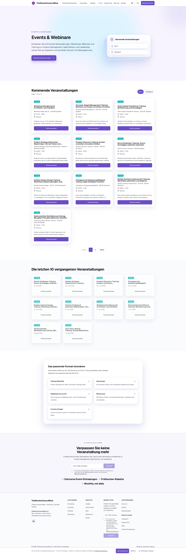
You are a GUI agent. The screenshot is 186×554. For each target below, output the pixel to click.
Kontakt (123, 3)
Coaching (70, 507)
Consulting (71, 504)
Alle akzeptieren (122, 551)
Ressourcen (108, 3)
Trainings (70, 511)
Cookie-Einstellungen (128, 529)
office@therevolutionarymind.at (41, 515)
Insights (92, 3)
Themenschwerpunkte (69, 3)
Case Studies (90, 507)
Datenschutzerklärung (80, 474)
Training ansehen (51, 128)
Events (100, 3)
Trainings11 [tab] (149, 92)
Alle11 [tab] (141, 92)
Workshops (71, 514)
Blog (87, 511)
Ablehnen (133, 551)
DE (132, 3)
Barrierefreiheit (126, 511)
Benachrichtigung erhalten (42, 58)
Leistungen (83, 3)
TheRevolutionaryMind (42, 500)
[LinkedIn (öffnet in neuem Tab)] (33, 521)
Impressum (125, 519)
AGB (123, 526)
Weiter (102, 250)
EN (138, 3)
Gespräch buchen (147, 3)
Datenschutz (126, 522)
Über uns (116, 3)
